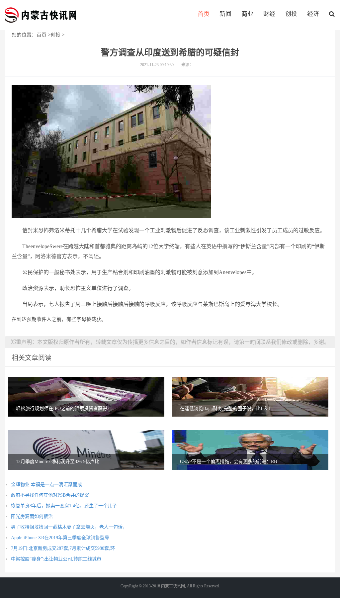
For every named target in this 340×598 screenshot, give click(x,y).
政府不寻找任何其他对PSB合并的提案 (50, 495)
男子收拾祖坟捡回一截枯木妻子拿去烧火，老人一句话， (69, 527)
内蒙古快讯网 (40, 15)
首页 (204, 14)
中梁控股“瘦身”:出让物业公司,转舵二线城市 (56, 558)
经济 (313, 14)
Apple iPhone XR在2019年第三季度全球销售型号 (60, 537)
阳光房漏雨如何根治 (32, 516)
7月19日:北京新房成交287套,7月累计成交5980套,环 (63, 548)
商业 (247, 14)
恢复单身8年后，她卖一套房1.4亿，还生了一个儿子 (64, 505)
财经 (269, 14)
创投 (291, 14)
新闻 (225, 14)
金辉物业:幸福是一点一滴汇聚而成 (46, 484)
